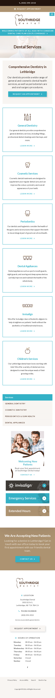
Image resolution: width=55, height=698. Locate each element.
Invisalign (27, 314)
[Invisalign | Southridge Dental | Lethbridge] (27, 485)
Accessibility (24, 680)
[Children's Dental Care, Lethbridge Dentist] (27, 355)
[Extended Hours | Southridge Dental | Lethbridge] (27, 511)
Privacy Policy (12, 680)
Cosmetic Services (27, 173)
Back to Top (42, 680)
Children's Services (27, 358)
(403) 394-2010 (28, 3)
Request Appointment (28, 9)
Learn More (26, 146)
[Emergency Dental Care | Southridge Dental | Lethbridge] (27, 498)
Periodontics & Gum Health (20, 416)
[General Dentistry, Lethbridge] (27, 122)
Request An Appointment (26, 94)
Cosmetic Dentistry (16, 410)
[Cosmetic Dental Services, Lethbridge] (27, 170)
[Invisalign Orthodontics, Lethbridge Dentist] (27, 310)
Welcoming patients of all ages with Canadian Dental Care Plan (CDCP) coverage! (27, 32)
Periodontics (27, 221)
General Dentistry (27, 125)
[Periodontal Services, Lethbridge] (27, 218)
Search (33, 680)
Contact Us (26, 559)
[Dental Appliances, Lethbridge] (27, 262)
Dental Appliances (27, 266)
